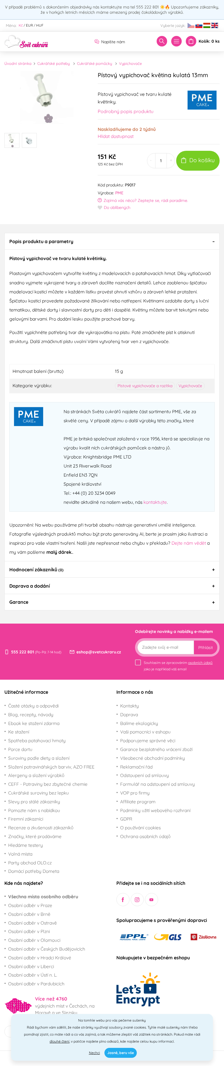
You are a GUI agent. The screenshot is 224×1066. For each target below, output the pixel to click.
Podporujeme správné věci (147, 740)
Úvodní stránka (18, 63)
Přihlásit (205, 647)
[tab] (112, 241)
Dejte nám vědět (189, 543)
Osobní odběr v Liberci (31, 966)
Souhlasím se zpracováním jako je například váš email (178, 665)
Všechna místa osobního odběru (43, 896)
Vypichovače (130, 63)
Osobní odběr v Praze (30, 905)
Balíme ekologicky (139, 723)
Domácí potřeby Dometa (33, 871)
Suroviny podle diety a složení (38, 758)
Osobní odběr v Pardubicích (36, 984)
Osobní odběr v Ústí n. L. (32, 975)
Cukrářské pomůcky (94, 63)
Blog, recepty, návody (30, 714)
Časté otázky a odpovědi (33, 706)
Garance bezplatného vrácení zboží (156, 749)
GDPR (126, 819)
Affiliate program (137, 801)
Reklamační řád (136, 767)
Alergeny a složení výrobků (36, 775)
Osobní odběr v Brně (29, 914)
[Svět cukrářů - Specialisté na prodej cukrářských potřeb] (26, 41)
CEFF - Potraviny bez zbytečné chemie (48, 784)
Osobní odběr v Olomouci (34, 940)
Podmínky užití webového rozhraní (155, 810)
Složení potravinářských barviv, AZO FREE (51, 767)
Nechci (94, 1053)
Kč (21, 25)
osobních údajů (200, 662)
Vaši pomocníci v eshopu (145, 732)
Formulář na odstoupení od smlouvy (157, 784)
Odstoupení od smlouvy (144, 775)
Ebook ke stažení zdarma (34, 723)
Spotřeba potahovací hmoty (37, 740)
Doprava (129, 714)
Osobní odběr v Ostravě (32, 923)
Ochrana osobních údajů (145, 836)
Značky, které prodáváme (35, 836)
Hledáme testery (25, 845)
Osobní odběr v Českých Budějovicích (46, 949)
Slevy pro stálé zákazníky (34, 801)
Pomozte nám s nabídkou (34, 810)
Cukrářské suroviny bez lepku (38, 793)
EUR (29, 25)
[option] (46, 97)
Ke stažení (18, 732)
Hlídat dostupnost (116, 136)
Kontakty (129, 706)
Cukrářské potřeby (53, 63)
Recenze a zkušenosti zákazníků (41, 827)
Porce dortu (20, 749)
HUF (39, 25)
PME (119, 192)
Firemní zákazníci (25, 819)
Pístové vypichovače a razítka (145, 385)
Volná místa (20, 854)
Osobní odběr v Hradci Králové (39, 958)
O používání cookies (140, 827)
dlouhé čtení (59, 1041)
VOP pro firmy (135, 793)
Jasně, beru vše (120, 1053)
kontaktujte (155, 502)
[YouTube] (151, 899)
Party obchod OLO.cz (30, 863)
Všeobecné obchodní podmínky (152, 758)
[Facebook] (123, 899)
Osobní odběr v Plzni (29, 931)
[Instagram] (137, 899)
